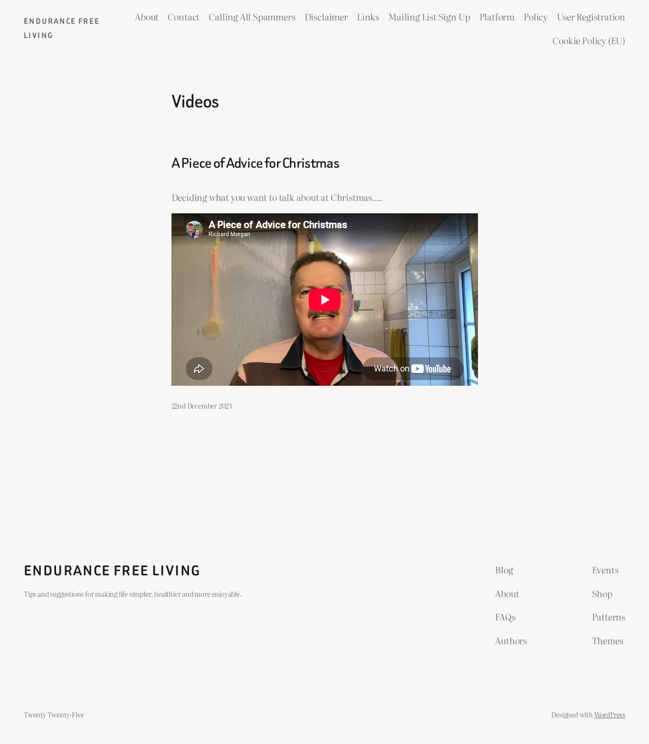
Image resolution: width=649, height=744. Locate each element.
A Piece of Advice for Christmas (255, 163)
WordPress (609, 714)
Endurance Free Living (112, 571)
